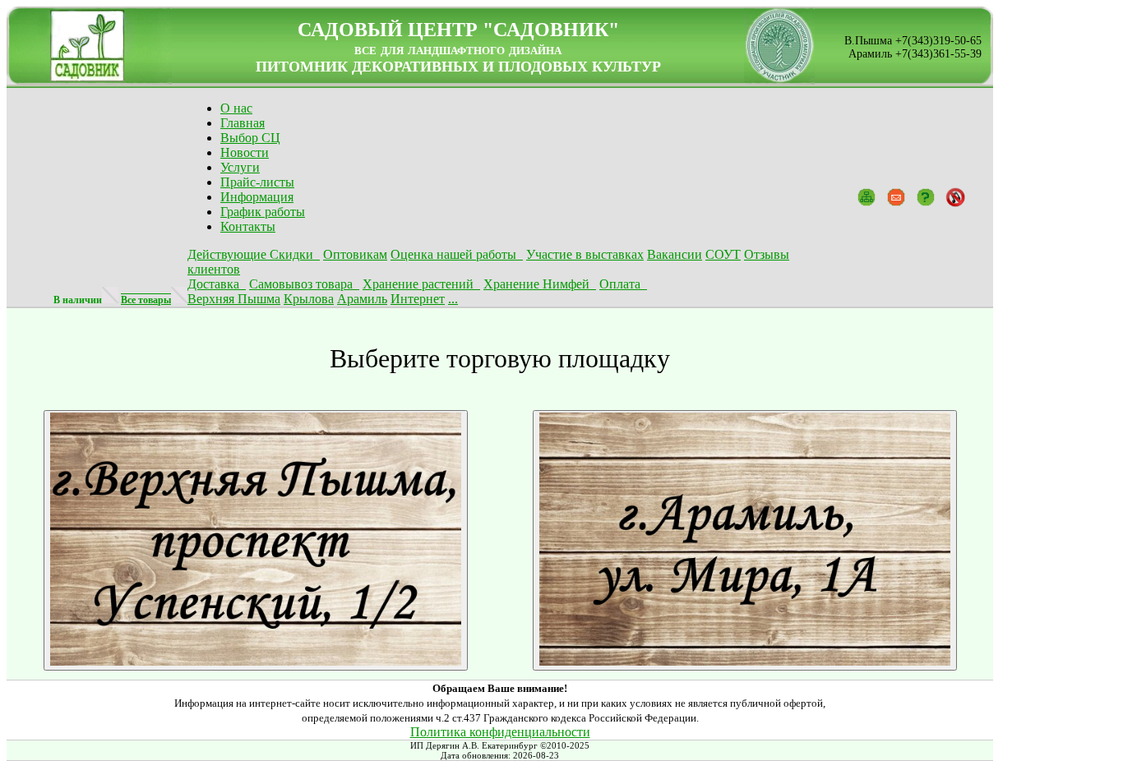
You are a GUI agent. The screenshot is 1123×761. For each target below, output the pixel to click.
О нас (236, 108)
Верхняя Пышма (233, 299)
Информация (256, 197)
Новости (244, 152)
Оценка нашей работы (457, 254)
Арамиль (362, 299)
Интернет (418, 299)
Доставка (216, 284)
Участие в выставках (585, 254)
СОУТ (723, 254)
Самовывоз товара (304, 284)
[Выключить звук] (955, 196)
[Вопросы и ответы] (926, 196)
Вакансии (674, 254)
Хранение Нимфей (539, 284)
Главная (242, 123)
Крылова (309, 299)
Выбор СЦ (250, 138)
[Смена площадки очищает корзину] (255, 662)
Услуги (240, 167)
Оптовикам (355, 254)
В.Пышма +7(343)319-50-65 (913, 41)
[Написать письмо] (896, 196)
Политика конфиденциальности (500, 732)
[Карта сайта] (866, 196)
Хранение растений (421, 284)
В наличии (77, 300)
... (453, 299)
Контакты (247, 226)
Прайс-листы (257, 182)
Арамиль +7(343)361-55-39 (915, 54)
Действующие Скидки (253, 254)
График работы (262, 212)
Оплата (623, 284)
